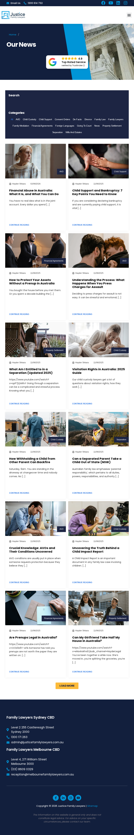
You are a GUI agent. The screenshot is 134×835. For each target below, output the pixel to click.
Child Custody (29, 119)
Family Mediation (21, 125)
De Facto (77, 119)
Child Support (45, 119)
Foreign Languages (64, 125)
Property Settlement (112, 125)
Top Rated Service (74, 62)
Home (12, 34)
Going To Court (84, 125)
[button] (129, 15)
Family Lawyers (115, 119)
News (97, 125)
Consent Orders (62, 119)
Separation (57, 132)
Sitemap (92, 806)
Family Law (99, 119)
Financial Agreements (42, 125)
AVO (18, 119)
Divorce (88, 119)
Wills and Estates (74, 132)
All (12, 119)
